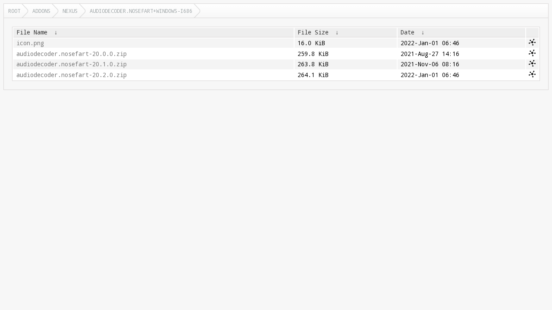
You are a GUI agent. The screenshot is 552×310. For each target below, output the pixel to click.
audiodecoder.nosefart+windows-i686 (141, 10)
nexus (70, 10)
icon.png (30, 43)
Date (407, 32)
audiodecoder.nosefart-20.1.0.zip (71, 64)
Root (14, 10)
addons (41, 10)
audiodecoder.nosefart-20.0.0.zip (71, 54)
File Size (313, 32)
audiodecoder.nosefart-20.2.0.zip (71, 75)
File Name (31, 32)
